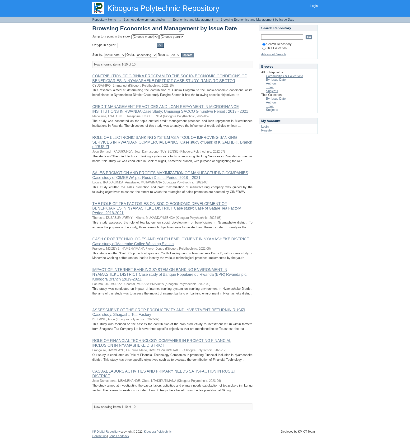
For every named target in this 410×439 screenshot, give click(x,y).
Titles (270, 87)
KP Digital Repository (106, 431)
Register (267, 130)
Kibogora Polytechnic (158, 431)
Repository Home (104, 19)
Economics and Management (193, 19)
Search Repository (279, 44)
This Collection (276, 48)
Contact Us (99, 436)
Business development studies (144, 19)
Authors (271, 83)
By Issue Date (276, 79)
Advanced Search (273, 54)
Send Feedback (119, 436)
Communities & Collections (284, 76)
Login (314, 6)
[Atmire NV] (317, 434)
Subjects (272, 91)
